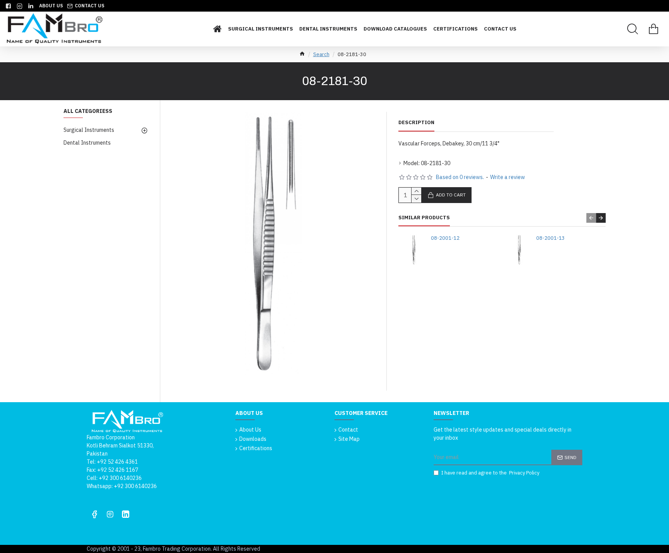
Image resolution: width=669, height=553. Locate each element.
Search (321, 54)
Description (416, 122)
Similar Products (424, 218)
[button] (591, 218)
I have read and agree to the (490, 472)
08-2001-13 (550, 238)
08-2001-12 (445, 238)
